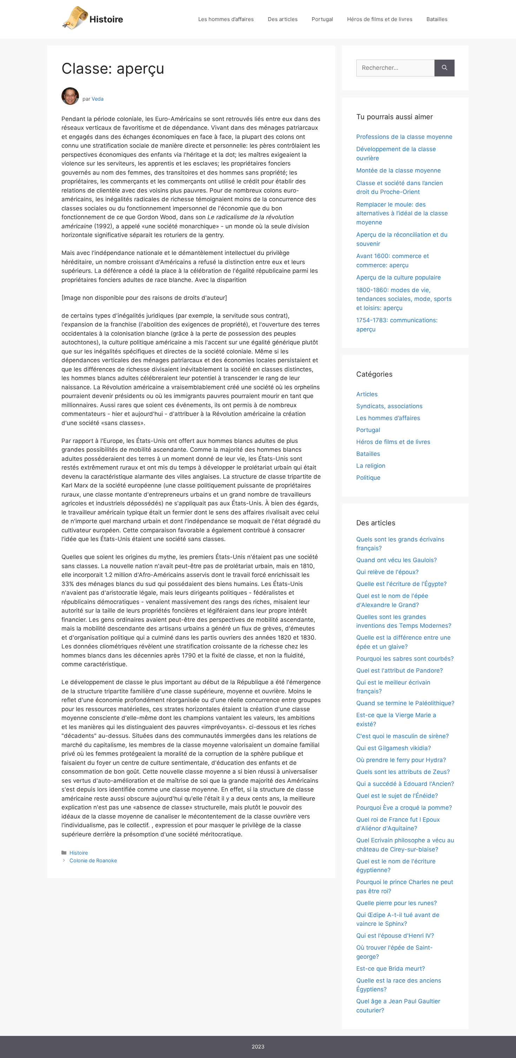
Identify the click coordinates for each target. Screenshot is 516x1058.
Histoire (106, 19)
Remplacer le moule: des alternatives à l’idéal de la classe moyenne (402, 213)
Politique (368, 477)
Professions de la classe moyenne (404, 136)
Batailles (437, 19)
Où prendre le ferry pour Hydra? (401, 759)
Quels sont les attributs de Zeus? (403, 771)
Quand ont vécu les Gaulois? (396, 560)
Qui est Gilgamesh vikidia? (393, 748)
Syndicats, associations (389, 406)
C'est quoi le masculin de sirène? (402, 736)
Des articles (283, 19)
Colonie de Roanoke (93, 860)
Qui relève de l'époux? (387, 571)
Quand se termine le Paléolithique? (405, 703)
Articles (367, 394)
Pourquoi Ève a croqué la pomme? (404, 807)
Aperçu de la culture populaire (398, 277)
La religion (370, 465)
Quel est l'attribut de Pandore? (399, 670)
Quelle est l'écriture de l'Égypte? (401, 583)
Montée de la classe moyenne (398, 170)
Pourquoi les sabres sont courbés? (405, 658)
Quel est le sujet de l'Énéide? (397, 795)
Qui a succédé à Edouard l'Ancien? (405, 783)
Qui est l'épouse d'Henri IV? (395, 935)
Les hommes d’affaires (226, 19)
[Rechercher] (445, 68)
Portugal (322, 19)
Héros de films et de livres (379, 19)
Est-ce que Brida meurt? (390, 968)
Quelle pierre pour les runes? (396, 903)
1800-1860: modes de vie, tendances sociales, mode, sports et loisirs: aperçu (404, 299)
